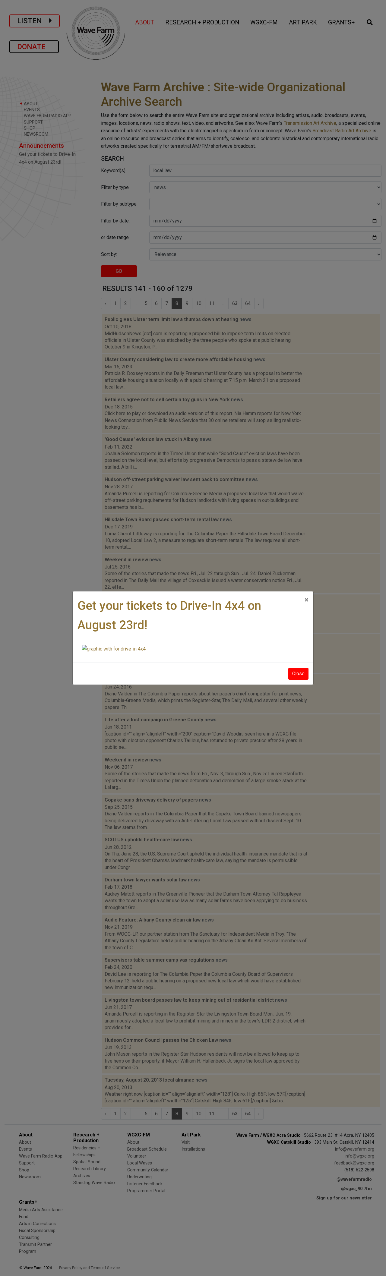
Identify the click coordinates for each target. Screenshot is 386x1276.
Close (298, 673)
